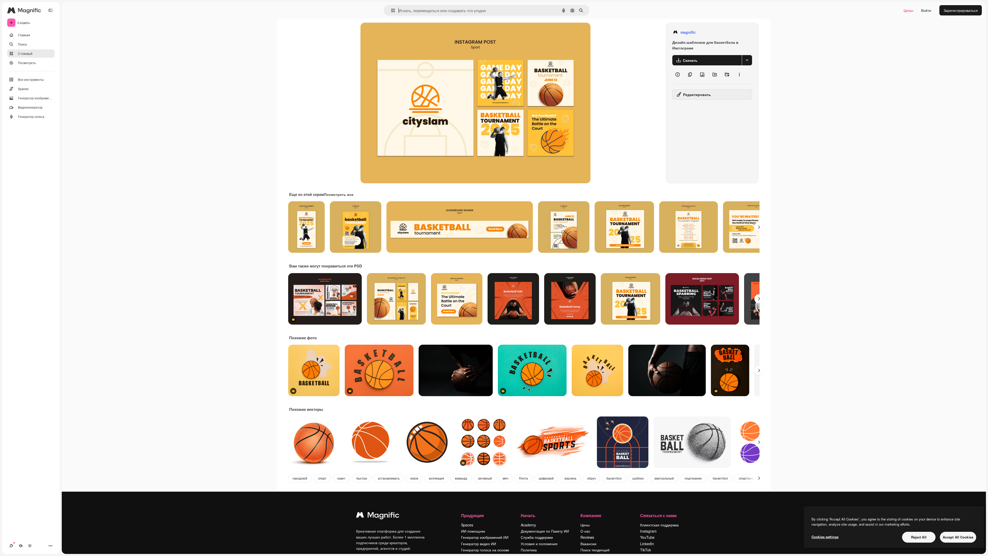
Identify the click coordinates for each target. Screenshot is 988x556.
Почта (523, 478)
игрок (414, 478)
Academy (528, 524)
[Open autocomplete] (391, 10)
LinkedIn (647, 543)
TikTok (645, 549)
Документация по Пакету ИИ (545, 531)
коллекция (436, 478)
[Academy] (20, 546)
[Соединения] (11, 546)
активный (485, 478)
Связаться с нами (658, 515)
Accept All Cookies (958, 537)
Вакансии (588, 543)
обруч (591, 478)
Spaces (467, 524)
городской (300, 478)
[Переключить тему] (30, 546)
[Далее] (759, 227)
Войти (926, 10)
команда (461, 478)
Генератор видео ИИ (478, 543)
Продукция (472, 515)
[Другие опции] (739, 75)
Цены (908, 10)
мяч (505, 478)
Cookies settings (825, 536)
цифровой (546, 478)
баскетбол (614, 478)
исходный (395, 32)
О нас (585, 531)
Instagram (648, 531)
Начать (528, 515)
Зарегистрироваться (960, 10)
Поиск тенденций (595, 549)
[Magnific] (377, 516)
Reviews (587, 537)
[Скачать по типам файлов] (747, 60)
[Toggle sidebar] (50, 10)
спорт (322, 478)
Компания (590, 515)
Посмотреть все (339, 194)
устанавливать (389, 478)
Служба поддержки (537, 537)
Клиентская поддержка (659, 524)
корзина (570, 478)
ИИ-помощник (473, 531)
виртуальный (664, 478)
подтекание (693, 478)
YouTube (647, 537)
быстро (361, 478)
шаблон (638, 478)
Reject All (919, 537)
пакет (341, 478)
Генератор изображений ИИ (484, 537)
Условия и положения (539, 543)
